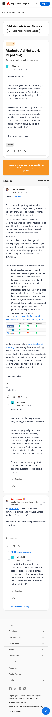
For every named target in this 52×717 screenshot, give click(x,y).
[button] (15, 60)
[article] (26, 293)
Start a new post (29, 168)
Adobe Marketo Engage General (15, 12)
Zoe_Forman (16, 499)
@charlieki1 (16, 196)
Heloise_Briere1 (18, 189)
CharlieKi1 (16, 66)
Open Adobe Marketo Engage (25, 31)
